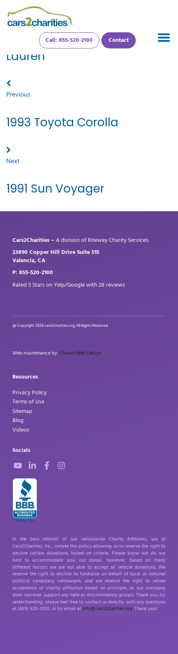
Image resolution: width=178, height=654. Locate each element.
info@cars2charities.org (107, 609)
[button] (164, 37)
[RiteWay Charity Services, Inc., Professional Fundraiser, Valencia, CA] (24, 501)
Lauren (25, 56)
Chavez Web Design (80, 353)
